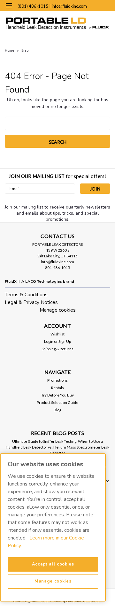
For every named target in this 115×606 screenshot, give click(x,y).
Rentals (57, 387)
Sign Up (64, 341)
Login (48, 341)
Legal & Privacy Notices (31, 302)
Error (25, 50)
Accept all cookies (53, 564)
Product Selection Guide (57, 402)
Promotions (57, 380)
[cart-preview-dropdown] (102, 5)
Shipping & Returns (57, 348)
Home (9, 50)
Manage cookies (58, 310)
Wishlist (57, 334)
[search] (76, 19)
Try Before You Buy (57, 395)
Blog (57, 409)
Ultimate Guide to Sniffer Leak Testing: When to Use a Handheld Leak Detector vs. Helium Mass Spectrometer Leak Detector (57, 447)
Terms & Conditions (26, 294)
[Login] (89, 19)
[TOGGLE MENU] (9, 6)
